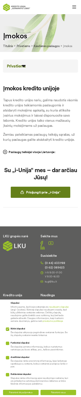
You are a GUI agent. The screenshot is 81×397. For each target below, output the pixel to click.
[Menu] (74, 7)
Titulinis (8, 46)
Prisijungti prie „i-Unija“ (43, 192)
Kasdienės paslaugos (47, 46)
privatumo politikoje (53, 321)
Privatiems (23, 46)
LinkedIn (42, 247)
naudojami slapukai (59, 306)
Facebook (41, 243)
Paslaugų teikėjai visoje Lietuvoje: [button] (32, 152)
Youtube (50, 243)
